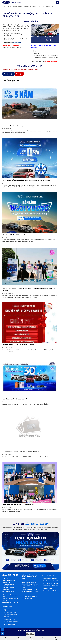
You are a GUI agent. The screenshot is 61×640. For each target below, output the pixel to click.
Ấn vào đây (15, 602)
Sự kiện (15, 6)
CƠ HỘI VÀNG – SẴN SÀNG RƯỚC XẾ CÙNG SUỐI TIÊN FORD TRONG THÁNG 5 (26, 180)
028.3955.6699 (32, 589)
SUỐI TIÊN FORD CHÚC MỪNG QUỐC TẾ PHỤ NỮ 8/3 (18, 504)
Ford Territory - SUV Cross (50, 583)
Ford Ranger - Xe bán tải (50, 578)
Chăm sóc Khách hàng (10, 614)
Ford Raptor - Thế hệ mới (50, 586)
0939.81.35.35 (11, 580)
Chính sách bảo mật (10, 624)
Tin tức (9, 6)
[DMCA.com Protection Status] (30, 635)
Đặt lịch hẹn (7, 610)
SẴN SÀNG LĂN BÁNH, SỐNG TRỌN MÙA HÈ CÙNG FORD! (19, 126)
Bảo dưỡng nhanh (9, 617)
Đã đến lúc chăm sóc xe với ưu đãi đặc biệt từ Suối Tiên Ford (20, 451)
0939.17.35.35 (10, 588)
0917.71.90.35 (10, 591)
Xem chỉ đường (17, 42)
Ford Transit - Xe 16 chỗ (50, 590)
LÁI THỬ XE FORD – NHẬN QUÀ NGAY (13, 234)
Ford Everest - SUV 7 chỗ (50, 581)
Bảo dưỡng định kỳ (9, 619)
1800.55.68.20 (9, 584)
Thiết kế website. (40, 630)
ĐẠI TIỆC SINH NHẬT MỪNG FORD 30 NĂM (15, 399)
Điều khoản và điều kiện (11, 622)
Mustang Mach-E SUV (49, 588)
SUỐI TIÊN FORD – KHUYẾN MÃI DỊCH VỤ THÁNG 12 (18, 344)
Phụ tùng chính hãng (10, 612)
